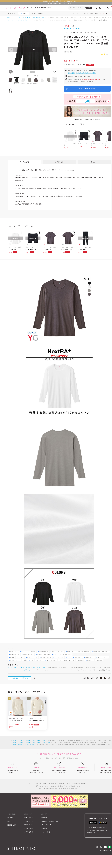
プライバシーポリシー (48, 825)
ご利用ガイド (28, 821)
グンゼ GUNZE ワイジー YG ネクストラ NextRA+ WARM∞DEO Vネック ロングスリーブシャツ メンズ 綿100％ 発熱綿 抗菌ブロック (15, 249)
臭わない (100, 660)
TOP (8, 18)
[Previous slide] (11, 49)
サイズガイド (28, 817)
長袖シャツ (78, 657)
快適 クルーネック (58, 651)
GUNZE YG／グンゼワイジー (25, 20)
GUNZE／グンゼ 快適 (28, 651)
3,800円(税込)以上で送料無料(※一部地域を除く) (59, 1)
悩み (96, 13)
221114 (12, 657)
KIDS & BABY (11, 825)
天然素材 (81, 660)
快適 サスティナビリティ (101, 651)
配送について (28, 825)
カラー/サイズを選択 (87, 89)
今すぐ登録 (71, 73)
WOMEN (10, 817)
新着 (91, 13)
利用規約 (44, 828)
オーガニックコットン (67, 660)
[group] (42, 82)
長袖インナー (89, 657)
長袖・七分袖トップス (38, 18)
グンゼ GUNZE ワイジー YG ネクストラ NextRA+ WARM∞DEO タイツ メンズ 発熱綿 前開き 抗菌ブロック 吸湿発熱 (85, 249)
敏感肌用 (90, 660)
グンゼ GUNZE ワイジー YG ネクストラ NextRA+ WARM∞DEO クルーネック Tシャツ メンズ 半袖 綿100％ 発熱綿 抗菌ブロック (68, 249)
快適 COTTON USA (43, 654)
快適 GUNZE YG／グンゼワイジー (78, 651)
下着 (32, 660)
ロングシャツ (59, 657)
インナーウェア (103, 657)
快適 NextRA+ (14, 654)
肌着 (25, 660)
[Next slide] (54, 49)
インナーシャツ (32, 657)
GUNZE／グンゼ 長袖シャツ (62, 654)
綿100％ (40, 660)
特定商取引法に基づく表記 (49, 821)
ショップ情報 (45, 832)
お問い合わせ (28, 832)
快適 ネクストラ (28, 654)
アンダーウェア (15, 660)
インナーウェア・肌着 (24, 18)
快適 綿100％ (43, 651)
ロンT (69, 657)
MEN (13, 18)
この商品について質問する (19, 678)
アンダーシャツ (46, 657)
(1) (110, 54)
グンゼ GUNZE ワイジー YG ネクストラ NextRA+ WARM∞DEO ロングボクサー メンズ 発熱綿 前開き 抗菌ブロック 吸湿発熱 (32, 249)
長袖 (49, 742)
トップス (21, 657)
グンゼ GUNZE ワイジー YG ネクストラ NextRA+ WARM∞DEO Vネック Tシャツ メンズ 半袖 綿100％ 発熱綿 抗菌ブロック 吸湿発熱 (50, 249)
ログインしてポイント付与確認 (86, 73)
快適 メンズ (14, 651)
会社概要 (44, 817)
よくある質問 (28, 828)
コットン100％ (51, 660)
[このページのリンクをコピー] (109, 678)
